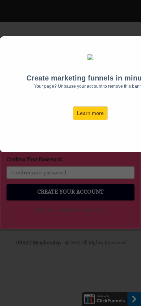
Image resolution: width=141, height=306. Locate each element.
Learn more (90, 113)
